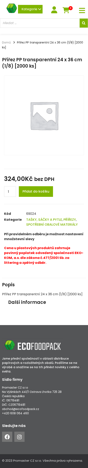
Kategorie (29, 9)
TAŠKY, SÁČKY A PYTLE (44, 219)
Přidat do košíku (36, 191)
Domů (6, 42)
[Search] (84, 23)
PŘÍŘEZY (69, 219)
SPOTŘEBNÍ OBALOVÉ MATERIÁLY (52, 224)
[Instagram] (19, 437)
